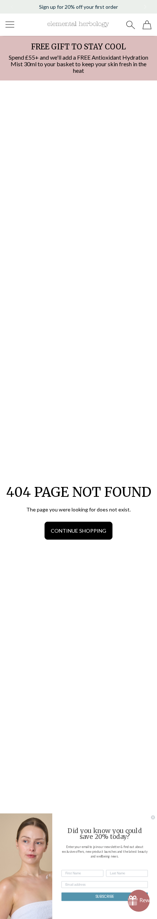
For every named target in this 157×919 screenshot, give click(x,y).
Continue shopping (78, 531)
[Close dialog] (153, 817)
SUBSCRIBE (104, 896)
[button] (11, 7)
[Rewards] (139, 901)
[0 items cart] (147, 24)
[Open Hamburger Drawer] (9, 24)
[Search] (130, 24)
